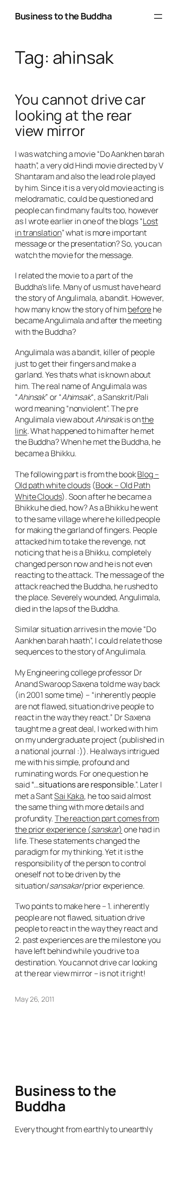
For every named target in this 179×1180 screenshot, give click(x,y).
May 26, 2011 (34, 999)
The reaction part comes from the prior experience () (87, 824)
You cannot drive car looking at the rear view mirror (80, 115)
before (139, 309)
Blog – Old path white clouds (87, 480)
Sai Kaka (69, 795)
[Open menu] (158, 16)
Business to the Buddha (63, 16)
